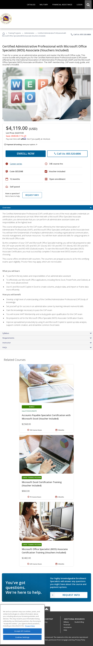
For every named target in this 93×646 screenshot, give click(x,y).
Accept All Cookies (22, 631)
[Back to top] (46, 618)
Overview (6, 207)
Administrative (29, 33)
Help (65, 630)
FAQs (4, 347)
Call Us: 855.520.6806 (81, 34)
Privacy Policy (80, 640)
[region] (22, 624)
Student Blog (79, 622)
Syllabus (5, 333)
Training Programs (14, 33)
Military (66, 622)
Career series (16, 163)
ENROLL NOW (25, 153)
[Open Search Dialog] (88, 4)
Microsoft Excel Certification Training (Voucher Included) (42, 484)
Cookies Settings (22, 637)
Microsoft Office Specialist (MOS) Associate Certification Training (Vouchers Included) (45, 551)
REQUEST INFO (32, 195)
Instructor (6, 342)
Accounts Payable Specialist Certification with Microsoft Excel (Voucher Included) (46, 417)
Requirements (8, 338)
